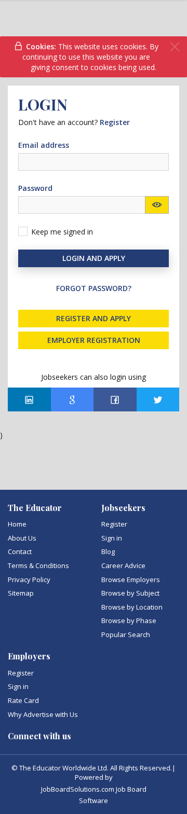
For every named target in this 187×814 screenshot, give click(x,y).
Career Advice (123, 565)
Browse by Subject (130, 593)
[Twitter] (158, 399)
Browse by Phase (128, 620)
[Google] (72, 399)
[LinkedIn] (29, 399)
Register (114, 524)
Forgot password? (93, 288)
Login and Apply (93, 258)
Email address (43, 145)
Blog (108, 551)
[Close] (174, 46)
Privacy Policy (29, 579)
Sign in (111, 538)
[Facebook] (115, 399)
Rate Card (23, 700)
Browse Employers (130, 579)
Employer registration (93, 340)
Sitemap (21, 593)
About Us (22, 538)
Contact (20, 551)
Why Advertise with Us (43, 714)
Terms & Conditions (38, 565)
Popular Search (125, 634)
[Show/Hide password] (157, 205)
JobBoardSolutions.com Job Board (93, 789)
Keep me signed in (62, 232)
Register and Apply (93, 318)
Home (17, 524)
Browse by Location (132, 607)
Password (35, 188)
